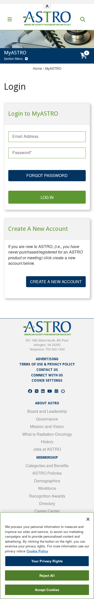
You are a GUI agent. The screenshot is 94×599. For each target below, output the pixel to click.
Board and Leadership (47, 411)
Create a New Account (56, 281)
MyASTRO (53, 68)
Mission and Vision (47, 426)
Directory (47, 503)
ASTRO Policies (47, 473)
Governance (47, 419)
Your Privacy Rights (47, 561)
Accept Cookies (47, 589)
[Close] (87, 519)
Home (37, 68)
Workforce (47, 488)
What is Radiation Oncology (47, 434)
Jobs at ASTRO (47, 449)
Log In (47, 197)
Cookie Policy (37, 551)
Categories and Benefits (47, 465)
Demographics (47, 481)
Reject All (46, 575)
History (47, 441)
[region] (47, 555)
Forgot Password (47, 175)
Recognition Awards (47, 496)
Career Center (47, 511)
